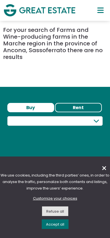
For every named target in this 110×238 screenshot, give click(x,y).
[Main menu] (100, 10)
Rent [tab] (78, 107)
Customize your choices (55, 198)
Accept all (55, 224)
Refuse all (55, 211)
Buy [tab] (30, 107)
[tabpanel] (55, 131)
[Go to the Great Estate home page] (39, 10)
